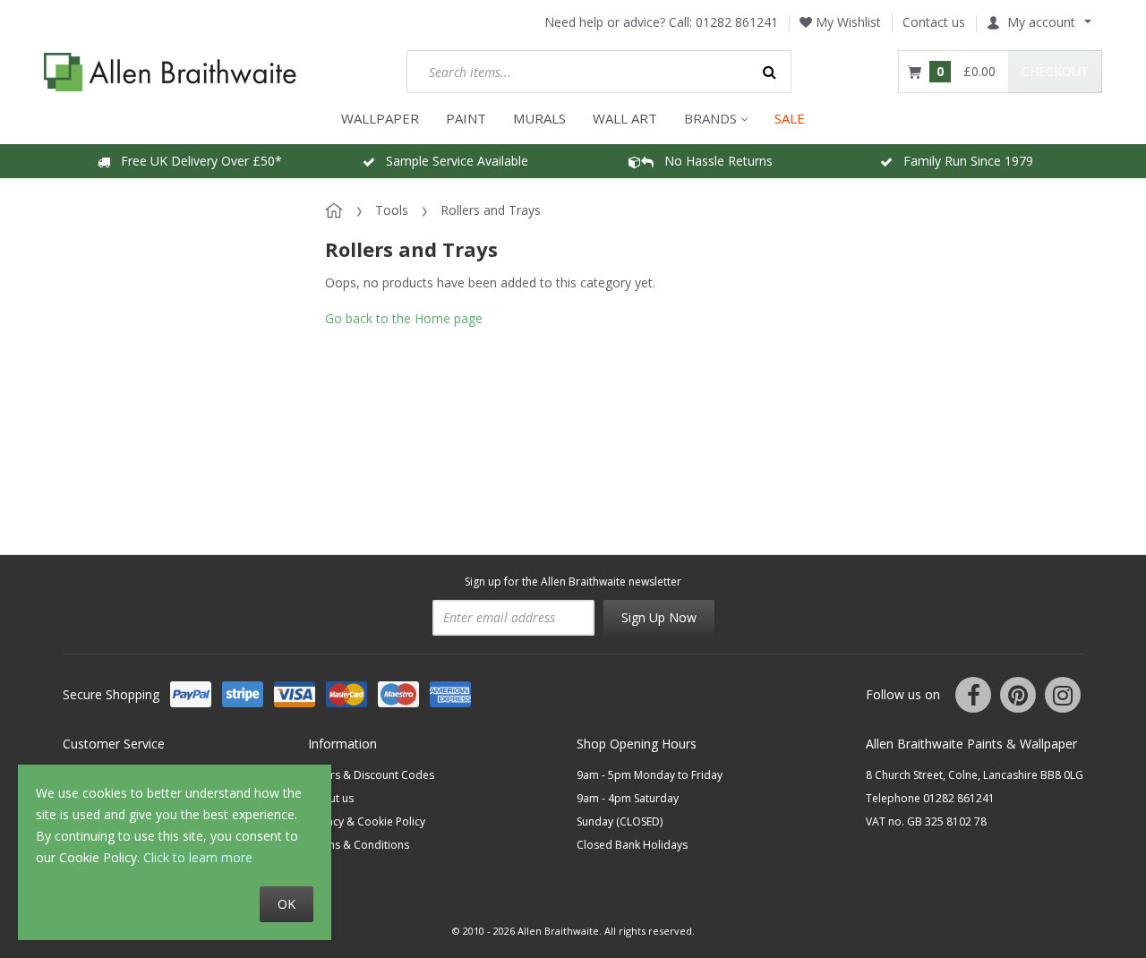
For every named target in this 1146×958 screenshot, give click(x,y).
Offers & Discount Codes (371, 775)
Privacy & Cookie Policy (366, 821)
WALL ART (625, 118)
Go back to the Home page (404, 318)
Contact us (933, 21)
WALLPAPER (380, 118)
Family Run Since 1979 (963, 160)
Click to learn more (197, 857)
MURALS (539, 118)
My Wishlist (846, 21)
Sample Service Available (451, 160)
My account (1041, 21)
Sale (789, 118)
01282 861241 (737, 21)
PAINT (466, 118)
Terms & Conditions (358, 844)
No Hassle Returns (713, 160)
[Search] (770, 71)
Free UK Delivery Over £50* (196, 160)
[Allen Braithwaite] (170, 72)
